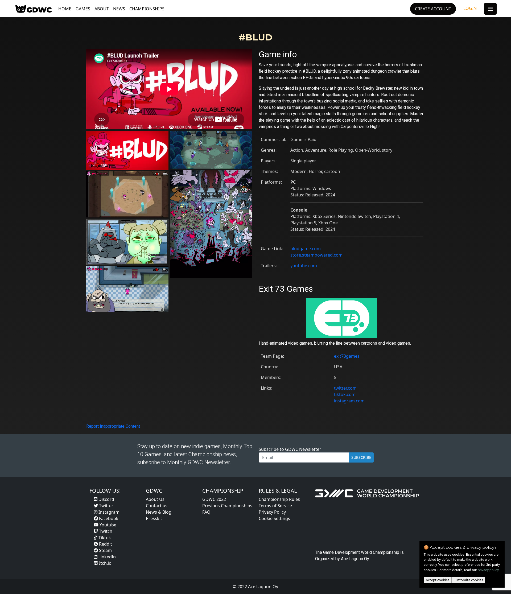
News (119, 9)
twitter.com (345, 388)
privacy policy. (488, 570)
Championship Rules (279, 499)
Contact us (156, 506)
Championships (146, 9)
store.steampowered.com (316, 255)
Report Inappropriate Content (113, 426)
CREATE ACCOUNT (433, 9)
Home (64, 9)
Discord (105, 499)
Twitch (105, 531)
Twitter (105, 506)
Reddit (105, 544)
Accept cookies (437, 580)
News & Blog (158, 512)
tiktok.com (345, 394)
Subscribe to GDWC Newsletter (290, 449)
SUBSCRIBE (361, 457)
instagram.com (349, 401)
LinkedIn (106, 557)
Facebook (108, 518)
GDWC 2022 (214, 499)
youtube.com (303, 266)
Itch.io (105, 563)
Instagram (108, 512)
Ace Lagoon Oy (355, 558)
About (101, 9)
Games (83, 9)
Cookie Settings (274, 518)
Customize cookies (468, 580)
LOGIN (470, 8)
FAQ (206, 512)
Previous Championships (227, 506)
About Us (155, 499)
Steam (105, 550)
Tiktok (104, 538)
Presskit (154, 518)
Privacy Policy (272, 512)
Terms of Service (275, 506)
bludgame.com (305, 248)
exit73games (347, 356)
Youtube (107, 525)
